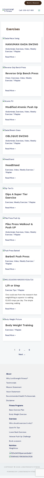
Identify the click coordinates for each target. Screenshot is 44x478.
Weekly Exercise (26, 170)
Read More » (10, 57)
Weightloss (13, 448)
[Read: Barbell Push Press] (11, 250)
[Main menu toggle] (39, 10)
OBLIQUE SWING (16, 136)
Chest (8, 78)
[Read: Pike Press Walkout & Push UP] (11, 218)
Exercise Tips (10, 290)
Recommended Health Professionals (20, 396)
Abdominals (10, 49)
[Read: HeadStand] (8, 159)
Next (22, 354)
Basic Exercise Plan (16, 410)
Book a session (15, 441)
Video (26, 49)
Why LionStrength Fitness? (17, 378)
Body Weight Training (19, 325)
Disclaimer (10, 400)
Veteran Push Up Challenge (20, 436)
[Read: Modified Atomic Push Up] (8, 101)
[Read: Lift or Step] (18, 279)
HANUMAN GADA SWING (21, 44)
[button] (33, 3)
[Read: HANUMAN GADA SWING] (11, 38)
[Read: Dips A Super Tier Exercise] (8, 188)
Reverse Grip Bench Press (21, 73)
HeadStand (12, 165)
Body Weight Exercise (18, 414)
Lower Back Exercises (17, 432)
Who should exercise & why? (21, 423)
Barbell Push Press (17, 256)
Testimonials (11, 383)
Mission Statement (14, 387)
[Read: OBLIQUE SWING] (12, 130)
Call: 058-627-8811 (26, 10)
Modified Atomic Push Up (21, 107)
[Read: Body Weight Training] (12, 319)
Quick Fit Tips (14, 427)
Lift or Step (12, 285)
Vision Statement (13, 392)
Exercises (20, 49)
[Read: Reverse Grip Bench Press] (14, 67)
